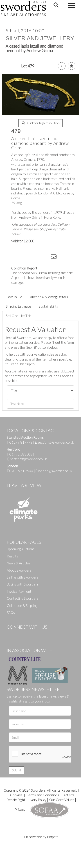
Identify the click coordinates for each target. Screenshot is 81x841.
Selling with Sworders (22, 577)
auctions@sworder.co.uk (54, 442)
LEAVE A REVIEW (24, 485)
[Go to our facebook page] (11, 634)
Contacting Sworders (22, 598)
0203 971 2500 (21, 471)
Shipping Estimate (18, 306)
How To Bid (14, 297)
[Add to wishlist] (71, 66)
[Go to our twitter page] (20, 634)
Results (12, 556)
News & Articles (18, 563)
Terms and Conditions (43, 795)
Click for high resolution (43, 123)
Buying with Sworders (22, 584)
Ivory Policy (37, 800)
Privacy (20, 810)
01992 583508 (20, 454)
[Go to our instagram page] (45, 257)
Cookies (16, 795)
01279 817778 (20, 442)
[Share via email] (54, 257)
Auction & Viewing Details (49, 297)
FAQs (11, 612)
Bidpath (52, 837)
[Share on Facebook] (18, 257)
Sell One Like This (19, 316)
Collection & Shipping (22, 605)
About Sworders (19, 570)
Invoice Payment (19, 591)
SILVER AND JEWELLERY (40, 38)
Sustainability (48, 306)
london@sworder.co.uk (54, 471)
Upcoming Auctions (20, 549)
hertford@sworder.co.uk (28, 459)
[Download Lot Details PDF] (61, 66)
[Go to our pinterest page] (29, 634)
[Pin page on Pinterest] (36, 257)
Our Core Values (61, 800)
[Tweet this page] (27, 257)
